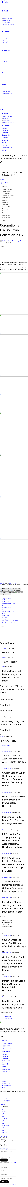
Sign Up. (13, 1162)
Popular (2, 745)
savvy (4, 619)
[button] (14, 173)
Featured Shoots (8, 195)
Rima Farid (5, 615)
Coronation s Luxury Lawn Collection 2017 (10, 606)
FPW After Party (8, 741)
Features (5, 211)
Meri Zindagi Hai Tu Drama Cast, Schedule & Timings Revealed (13, 820)
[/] (0, 181)
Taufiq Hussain (9, 662)
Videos (22, 241)
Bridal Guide (6, 197)
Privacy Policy (6, 1085)
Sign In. (14, 1184)
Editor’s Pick (6, 207)
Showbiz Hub (7, 217)
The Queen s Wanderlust (10, 623)
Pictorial (4, 186)
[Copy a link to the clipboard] (2, 259)
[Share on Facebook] (2, 251)
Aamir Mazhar (6, 598)
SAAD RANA (6, 617)
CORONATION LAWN (9, 604)
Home (4, 1081)
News (4, 213)
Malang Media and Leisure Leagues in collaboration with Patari (11, 675)
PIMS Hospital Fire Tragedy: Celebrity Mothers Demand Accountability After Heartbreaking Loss (12, 841)
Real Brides (7, 191)
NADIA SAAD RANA (8, 611)
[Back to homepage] (4, 1148)
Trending (5, 209)
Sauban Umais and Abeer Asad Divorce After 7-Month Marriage (14, 759)
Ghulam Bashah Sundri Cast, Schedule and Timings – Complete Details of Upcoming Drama (13, 779)
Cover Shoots (7, 189)
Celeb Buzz (7, 215)
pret (3, 613)
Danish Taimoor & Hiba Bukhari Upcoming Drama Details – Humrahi (13, 801)
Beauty (5, 202)
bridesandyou (6, 602)
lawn (3, 609)
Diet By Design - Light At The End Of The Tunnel (12, 723)
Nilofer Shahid (9, 652)
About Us (5, 220)
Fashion (5, 200)
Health (5, 204)
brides (4, 600)
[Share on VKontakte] (2, 257)
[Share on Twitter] (2, 253)
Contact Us (6, 1083)
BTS (3, 666)
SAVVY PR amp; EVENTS (10, 621)
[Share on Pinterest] (2, 255)
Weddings (6, 193)
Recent (7, 745)
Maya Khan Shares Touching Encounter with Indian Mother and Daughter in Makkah (13, 907)
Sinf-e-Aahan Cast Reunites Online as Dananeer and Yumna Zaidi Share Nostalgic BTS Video (13, 864)
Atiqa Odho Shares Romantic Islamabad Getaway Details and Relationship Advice (12, 886)
